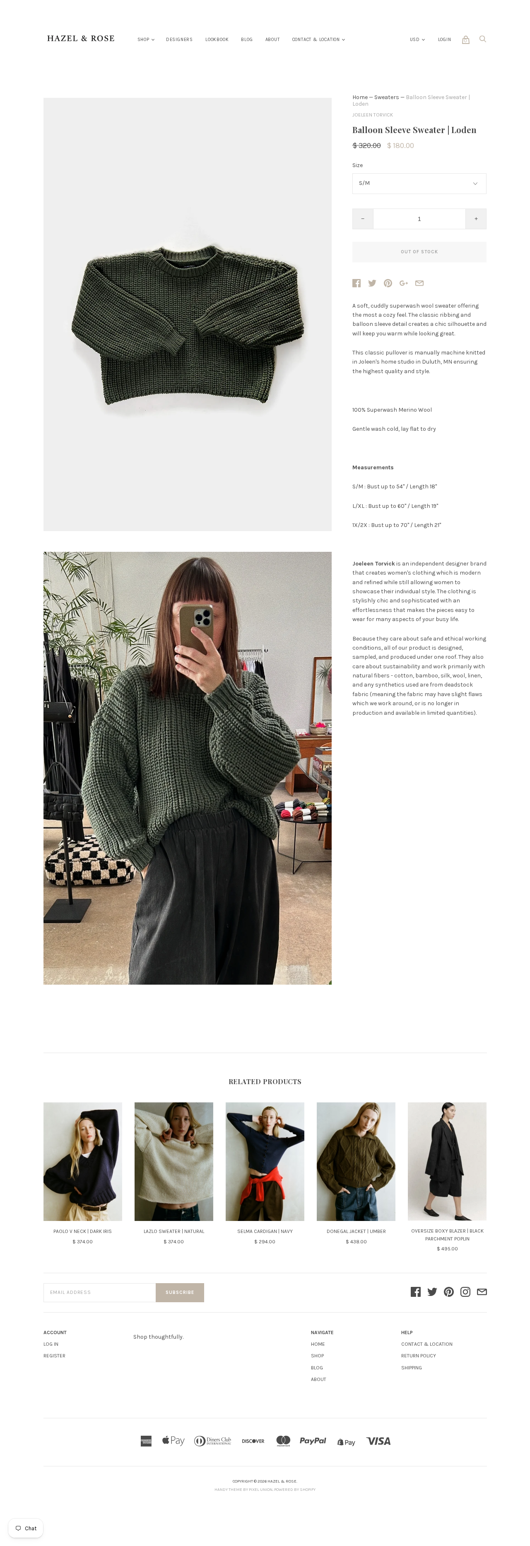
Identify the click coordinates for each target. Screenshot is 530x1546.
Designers (179, 39)
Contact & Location (316, 39)
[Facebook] (416, 1292)
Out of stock (419, 252)
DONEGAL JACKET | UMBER (356, 1231)
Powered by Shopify (295, 1489)
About (272, 39)
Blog (247, 39)
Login (444, 39)
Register (54, 1356)
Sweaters (386, 97)
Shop (143, 39)
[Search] (483, 41)
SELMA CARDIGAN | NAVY (265, 1231)
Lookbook (217, 39)
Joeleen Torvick (372, 115)
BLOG (317, 1368)
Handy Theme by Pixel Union (243, 1489)
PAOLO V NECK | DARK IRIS (82, 1231)
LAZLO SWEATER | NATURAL (174, 1231)
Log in (50, 1344)
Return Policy (418, 1356)
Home (360, 97)
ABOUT (318, 1379)
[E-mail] (482, 1292)
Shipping (411, 1368)
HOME (318, 1344)
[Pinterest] (449, 1292)
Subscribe (180, 1292)
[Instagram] (465, 1292)
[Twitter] (432, 1292)
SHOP (317, 1356)
